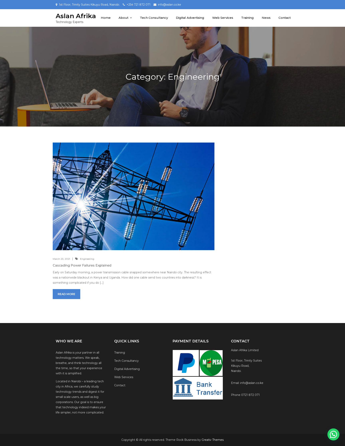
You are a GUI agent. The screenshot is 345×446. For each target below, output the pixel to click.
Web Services (222, 18)
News (266, 18)
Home (106, 18)
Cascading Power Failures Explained (82, 265)
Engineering (87, 258)
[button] (333, 434)
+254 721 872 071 (139, 4)
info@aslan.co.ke (169, 4)
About (123, 18)
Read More (66, 294)
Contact (285, 18)
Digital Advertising (190, 18)
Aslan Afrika (76, 16)
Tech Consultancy (154, 18)
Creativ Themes (213, 440)
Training (247, 18)
